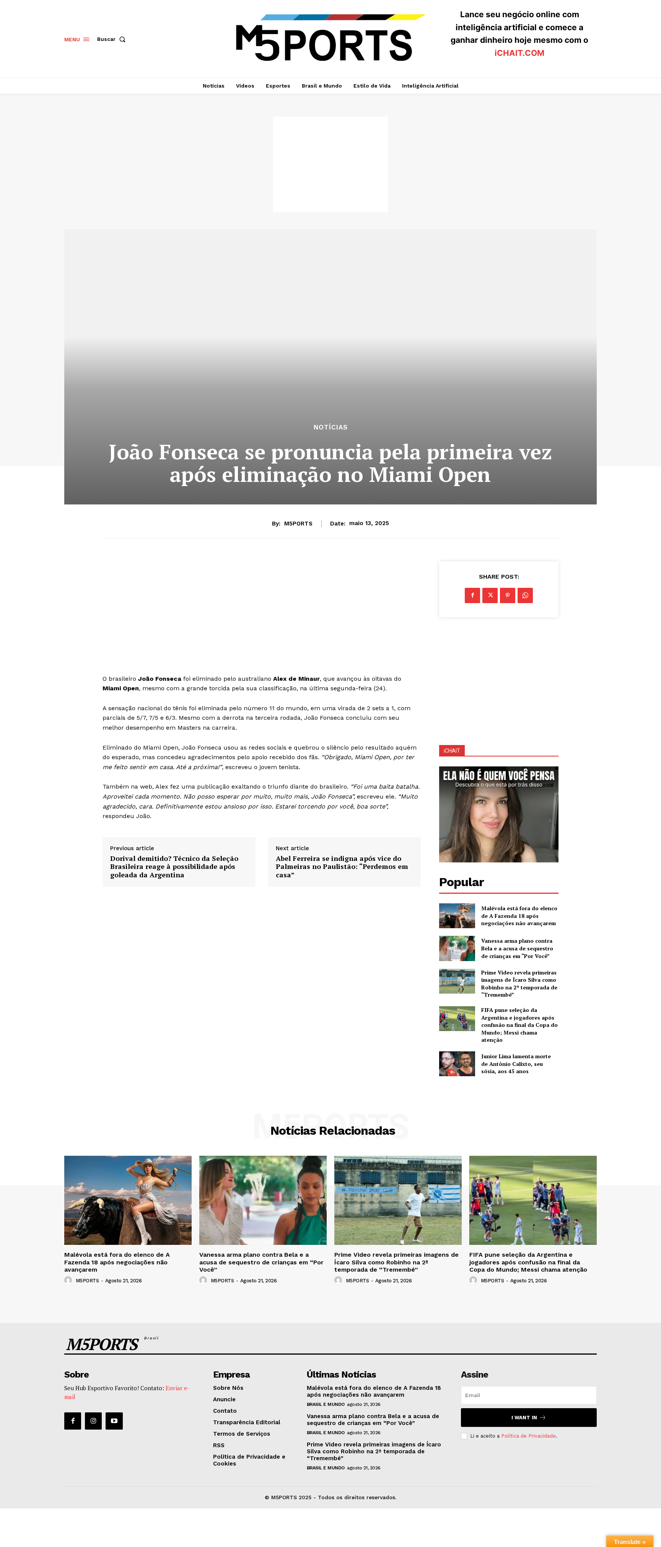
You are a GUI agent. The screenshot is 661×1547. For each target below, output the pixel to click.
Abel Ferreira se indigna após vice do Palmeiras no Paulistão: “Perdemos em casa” (342, 866)
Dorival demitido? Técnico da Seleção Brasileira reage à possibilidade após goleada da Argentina (174, 866)
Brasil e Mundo (326, 1404)
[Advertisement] (330, 164)
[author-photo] (69, 1280)
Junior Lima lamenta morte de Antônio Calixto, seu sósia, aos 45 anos (516, 1063)
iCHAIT (452, 751)
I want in (524, 1417)
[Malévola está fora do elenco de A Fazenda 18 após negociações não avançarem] (457, 915)
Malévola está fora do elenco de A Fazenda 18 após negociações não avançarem (519, 915)
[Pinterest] (507, 595)
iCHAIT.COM (519, 53)
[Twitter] (490, 595)
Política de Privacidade (528, 1436)
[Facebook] (472, 595)
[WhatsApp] (525, 595)
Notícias (331, 427)
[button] (113, 39)
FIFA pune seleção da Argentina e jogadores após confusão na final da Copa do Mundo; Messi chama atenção (519, 1024)
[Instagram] (93, 1420)
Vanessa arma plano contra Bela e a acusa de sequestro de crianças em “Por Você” (517, 948)
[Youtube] (114, 1420)
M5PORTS (298, 523)
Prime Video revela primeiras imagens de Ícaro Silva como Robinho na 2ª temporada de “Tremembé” (519, 984)
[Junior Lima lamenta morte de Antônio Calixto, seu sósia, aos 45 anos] (457, 1063)
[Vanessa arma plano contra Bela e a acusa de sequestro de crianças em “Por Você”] (457, 948)
